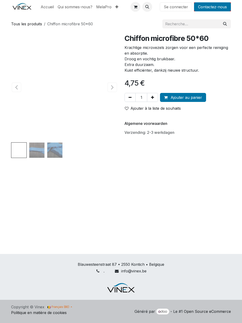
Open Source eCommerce (207, 311)
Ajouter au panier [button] (185, 97)
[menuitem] (47, 7)
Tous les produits (26, 24)
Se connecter (176, 6)
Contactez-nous (212, 6)
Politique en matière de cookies (39, 312)
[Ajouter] (152, 97)
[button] (147, 7)
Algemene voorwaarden (146, 123)
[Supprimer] (130, 97)
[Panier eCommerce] (135, 7)
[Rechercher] (225, 23)
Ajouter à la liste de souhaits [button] (155, 108)
